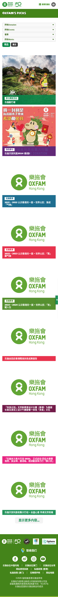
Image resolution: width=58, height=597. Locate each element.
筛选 (6, 44)
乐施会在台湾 (49, 565)
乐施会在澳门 (31, 565)
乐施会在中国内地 (11, 565)
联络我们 (31, 550)
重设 (14, 44)
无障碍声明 (35, 573)
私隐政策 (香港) (41, 569)
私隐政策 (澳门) (17, 573)
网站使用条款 (22, 569)
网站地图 (50, 573)
